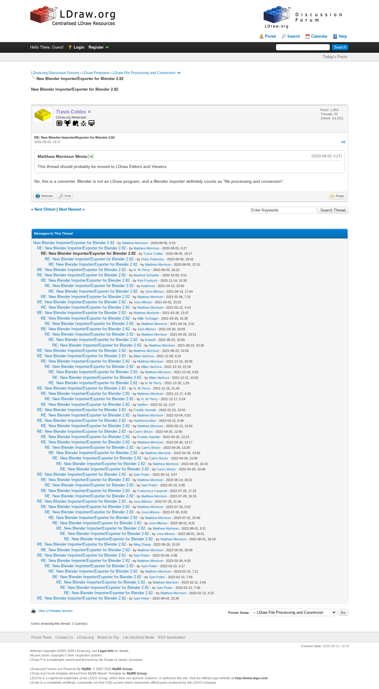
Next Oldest (44, 209)
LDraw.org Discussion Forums (55, 73)
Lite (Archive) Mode (138, 637)
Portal (270, 36)
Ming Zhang (142, 544)
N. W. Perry (142, 270)
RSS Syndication (171, 637)
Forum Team (41, 637)
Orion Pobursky (152, 259)
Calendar (319, 36)
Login (79, 47)
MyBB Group (122, 669)
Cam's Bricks (143, 431)
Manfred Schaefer (146, 275)
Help (343, 36)
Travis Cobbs (153, 253)
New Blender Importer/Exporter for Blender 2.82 (73, 243)
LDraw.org (85, 637)
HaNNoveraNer (145, 420)
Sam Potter (142, 474)
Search (293, 36)
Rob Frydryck (147, 280)
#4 (343, 142)
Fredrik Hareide (145, 410)
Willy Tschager (147, 318)
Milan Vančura (144, 356)
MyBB (86, 669)
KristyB (150, 340)
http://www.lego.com (251, 678)
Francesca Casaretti (152, 491)
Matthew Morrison (135, 243)
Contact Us (64, 637)
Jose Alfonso (154, 291)
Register (96, 47)
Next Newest (70, 209)
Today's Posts (335, 57)
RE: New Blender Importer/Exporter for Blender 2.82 (81, 248)
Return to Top (108, 637)
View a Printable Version (55, 611)
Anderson (148, 286)
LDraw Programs (96, 73)
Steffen (142, 404)
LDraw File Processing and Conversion (144, 73)
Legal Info (106, 651)
